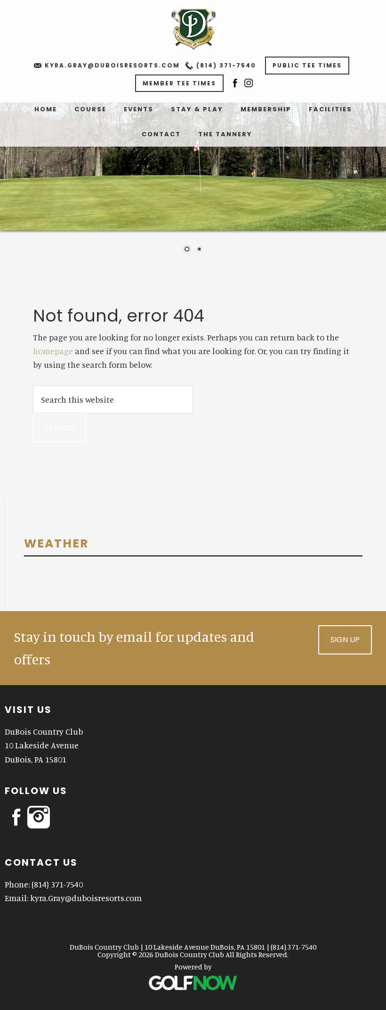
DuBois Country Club (193, 28)
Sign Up (345, 639)
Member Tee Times (179, 83)
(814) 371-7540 (226, 65)
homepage (53, 351)
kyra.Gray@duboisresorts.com (112, 65)
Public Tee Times (307, 65)
